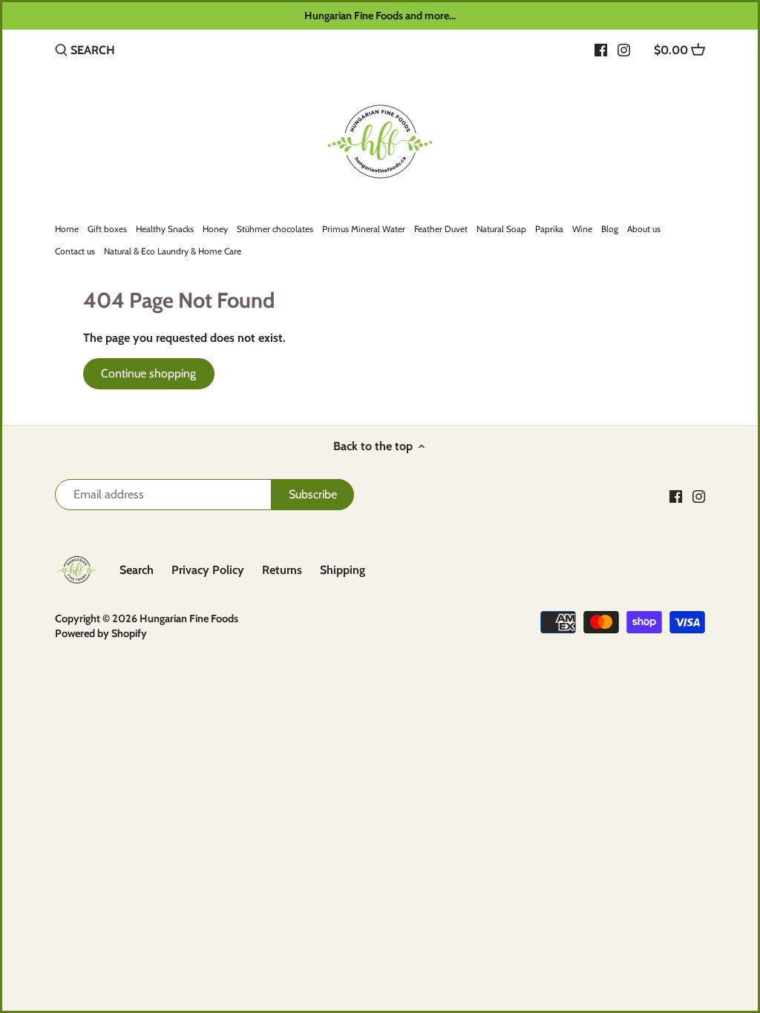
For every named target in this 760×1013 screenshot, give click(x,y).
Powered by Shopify (101, 633)
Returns (282, 570)
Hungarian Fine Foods (189, 618)
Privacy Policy (207, 570)
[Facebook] (600, 50)
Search (136, 570)
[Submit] (61, 51)
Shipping (342, 570)
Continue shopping (148, 373)
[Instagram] (624, 50)
